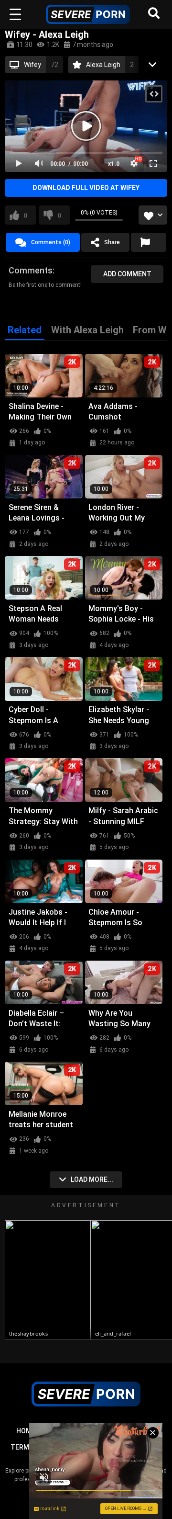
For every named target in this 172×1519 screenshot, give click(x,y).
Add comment (127, 274)
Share (112, 242)
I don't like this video (59, 215)
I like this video (25, 215)
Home (25, 1431)
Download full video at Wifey (86, 188)
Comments (31, 270)
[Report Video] (148, 242)
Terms (22, 1447)
